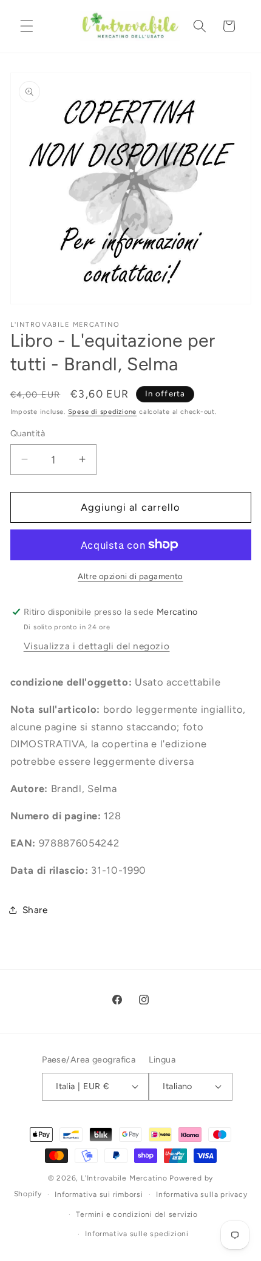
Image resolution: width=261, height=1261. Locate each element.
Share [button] (35, 909)
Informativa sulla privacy (201, 1194)
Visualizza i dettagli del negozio (97, 646)
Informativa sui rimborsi (99, 1194)
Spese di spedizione (102, 412)
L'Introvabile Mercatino (124, 1178)
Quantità (28, 433)
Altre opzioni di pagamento (130, 576)
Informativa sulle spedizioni (137, 1234)
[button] (26, 26)
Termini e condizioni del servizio (136, 1214)
